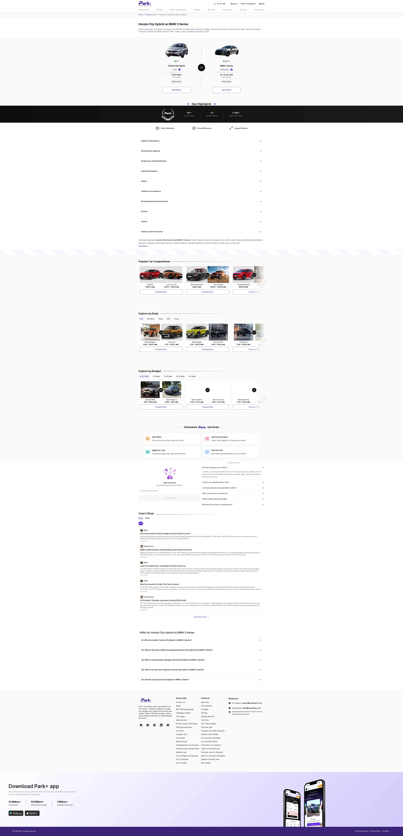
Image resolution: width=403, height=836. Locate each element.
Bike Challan (206, 763)
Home (141, 15)
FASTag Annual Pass (184, 727)
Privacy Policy (375, 831)
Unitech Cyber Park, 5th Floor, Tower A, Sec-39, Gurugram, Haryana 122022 (247, 713)
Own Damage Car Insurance (187, 756)
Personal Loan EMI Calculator (213, 731)
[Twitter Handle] (154, 725)
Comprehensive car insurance (187, 745)
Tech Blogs (180, 716)
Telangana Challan (183, 713)
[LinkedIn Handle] (161, 725)
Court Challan (181, 763)
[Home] (145, 3)
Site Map (386, 831)
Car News (180, 731)
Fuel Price (205, 720)
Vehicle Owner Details (209, 734)
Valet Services (181, 720)
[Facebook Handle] (147, 725)
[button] (201, 535)
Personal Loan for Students (212, 752)
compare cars (193, 31)
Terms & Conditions (361, 831)
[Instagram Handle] (141, 725)
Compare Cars (150, 15)
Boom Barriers (181, 741)
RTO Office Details (208, 724)
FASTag (204, 713)
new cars (149, 29)
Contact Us (180, 702)
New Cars (205, 702)
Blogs (178, 706)
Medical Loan (181, 752)
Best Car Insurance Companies (213, 756)
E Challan (204, 709)
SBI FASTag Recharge (184, 709)
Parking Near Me (207, 716)
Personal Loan (206, 727)
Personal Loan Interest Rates (187, 749)
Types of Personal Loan (210, 749)
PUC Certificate (182, 759)
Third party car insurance (211, 745)
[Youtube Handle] (167, 725)
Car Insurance (206, 706)
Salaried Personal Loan (210, 759)
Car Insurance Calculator (211, 738)
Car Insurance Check (209, 741)
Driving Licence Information (187, 724)
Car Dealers (180, 738)
